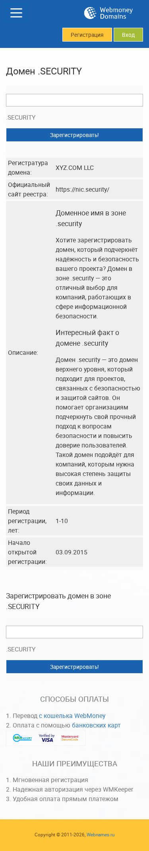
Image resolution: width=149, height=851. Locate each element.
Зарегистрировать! (74, 135)
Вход (128, 34)
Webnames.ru (100, 835)
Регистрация (87, 34)
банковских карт (96, 725)
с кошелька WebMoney (72, 715)
